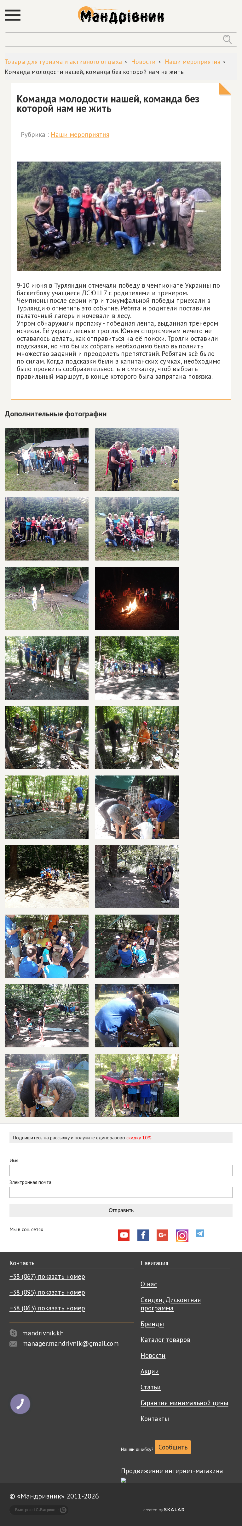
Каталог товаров (165, 1339)
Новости (153, 1355)
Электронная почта (30, 1182)
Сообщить (172, 1447)
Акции (150, 1371)
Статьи (151, 1387)
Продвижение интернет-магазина (172, 1471)
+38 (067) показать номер (47, 1276)
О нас (149, 1284)
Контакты (155, 1418)
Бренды (152, 1324)
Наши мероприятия (80, 134)
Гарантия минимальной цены (184, 1403)
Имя (13, 1160)
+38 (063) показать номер (47, 1308)
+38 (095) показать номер (47, 1292)
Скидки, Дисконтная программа (171, 1304)
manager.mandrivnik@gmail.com (70, 1343)
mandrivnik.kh (43, 1333)
